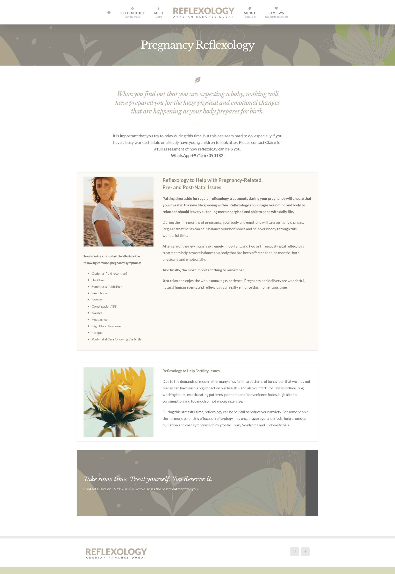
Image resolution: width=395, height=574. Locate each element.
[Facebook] (305, 551)
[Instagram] (294, 551)
